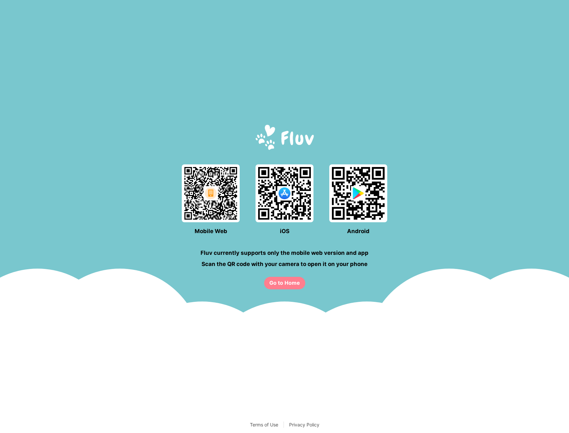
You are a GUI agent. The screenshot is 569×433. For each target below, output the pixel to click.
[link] (284, 283)
